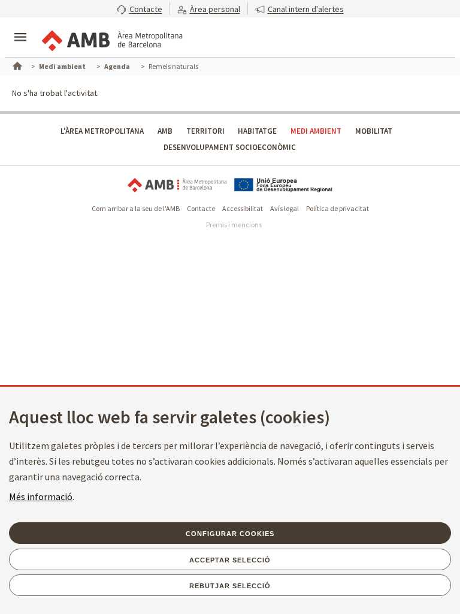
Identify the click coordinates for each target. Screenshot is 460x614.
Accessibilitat (242, 208)
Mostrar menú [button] (20, 27)
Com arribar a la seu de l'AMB (136, 208)
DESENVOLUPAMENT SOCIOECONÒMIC (230, 147)
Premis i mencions (234, 224)
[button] (139, 8)
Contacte (201, 208)
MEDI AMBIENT (315, 131)
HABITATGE (257, 131)
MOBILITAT (373, 131)
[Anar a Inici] (16, 65)
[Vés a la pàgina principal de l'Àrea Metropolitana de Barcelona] (111, 38)
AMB (165, 131)
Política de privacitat (337, 208)
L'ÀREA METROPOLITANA (102, 131)
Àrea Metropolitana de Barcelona (177, 184)
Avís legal (284, 208)
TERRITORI (205, 131)
